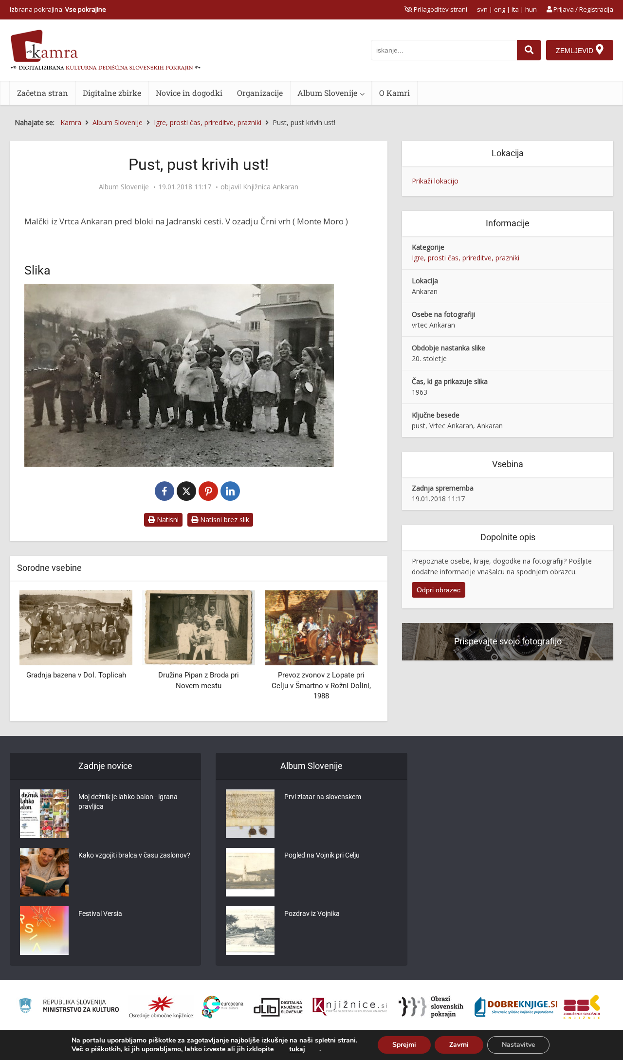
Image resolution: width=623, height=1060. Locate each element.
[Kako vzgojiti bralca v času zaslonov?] (44, 872)
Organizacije (260, 93)
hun (531, 9)
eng (499, 9)
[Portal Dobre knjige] (516, 1007)
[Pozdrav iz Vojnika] (250, 930)
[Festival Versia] (44, 930)
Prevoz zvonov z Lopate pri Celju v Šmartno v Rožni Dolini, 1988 (321, 685)
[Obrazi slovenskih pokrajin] (431, 1007)
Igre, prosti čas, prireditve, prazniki (465, 257)
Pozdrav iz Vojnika (312, 913)
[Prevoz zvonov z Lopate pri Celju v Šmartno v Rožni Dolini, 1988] (321, 627)
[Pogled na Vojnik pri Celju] (250, 872)
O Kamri (394, 93)
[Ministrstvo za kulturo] (69, 1007)
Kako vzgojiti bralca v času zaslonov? (134, 855)
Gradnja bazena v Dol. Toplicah (76, 675)
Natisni (167, 519)
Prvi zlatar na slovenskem (322, 797)
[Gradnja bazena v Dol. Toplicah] (75, 627)
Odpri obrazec (438, 590)
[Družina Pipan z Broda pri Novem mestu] (198, 627)
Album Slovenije (327, 93)
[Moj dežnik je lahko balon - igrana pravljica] (44, 813)
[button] (353, 652)
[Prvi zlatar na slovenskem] (250, 813)
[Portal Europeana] (222, 1007)
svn (482, 9)
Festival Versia (100, 913)
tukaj (297, 1049)
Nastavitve (518, 1044)
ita (515, 9)
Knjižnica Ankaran (270, 187)
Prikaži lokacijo (435, 180)
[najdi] (529, 50)
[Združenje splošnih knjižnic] (582, 1007)
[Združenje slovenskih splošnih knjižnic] (349, 1007)
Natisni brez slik (223, 519)
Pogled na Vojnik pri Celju (322, 855)
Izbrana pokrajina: (58, 9)
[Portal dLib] (278, 1007)
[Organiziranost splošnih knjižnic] (161, 1007)
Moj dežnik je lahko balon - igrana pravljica (128, 801)
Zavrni (459, 1044)
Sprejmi (404, 1044)
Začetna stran (42, 93)
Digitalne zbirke (112, 93)
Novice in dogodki (189, 93)
